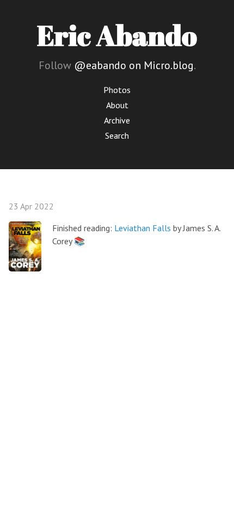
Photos (117, 89)
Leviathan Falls (142, 227)
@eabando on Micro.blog (134, 65)
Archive (117, 120)
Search (117, 135)
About (117, 105)
